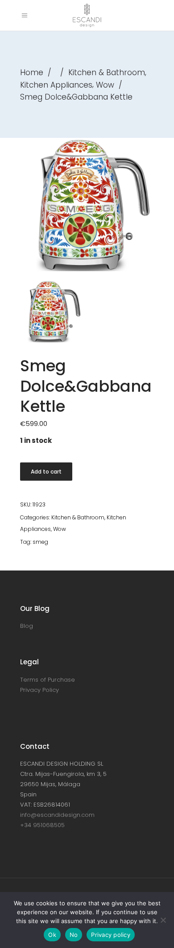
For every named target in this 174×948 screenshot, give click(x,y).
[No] (162, 920)
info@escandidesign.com (57, 815)
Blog (26, 626)
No (74, 934)
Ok (52, 934)
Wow (105, 85)
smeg (40, 542)
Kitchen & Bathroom (106, 72)
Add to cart (46, 471)
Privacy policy (110, 934)
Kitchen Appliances (56, 85)
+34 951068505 (42, 825)
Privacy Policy (39, 690)
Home (31, 72)
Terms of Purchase (47, 679)
